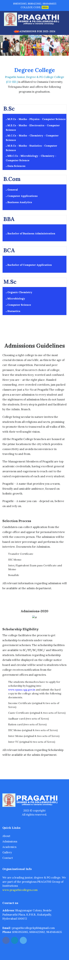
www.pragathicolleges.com (20, 890)
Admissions (9, 841)
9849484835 (49, 3)
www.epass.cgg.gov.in (21, 689)
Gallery (7, 852)
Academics (9, 847)
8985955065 (20, 3)
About (6, 836)
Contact (7, 858)
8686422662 (34, 3)
